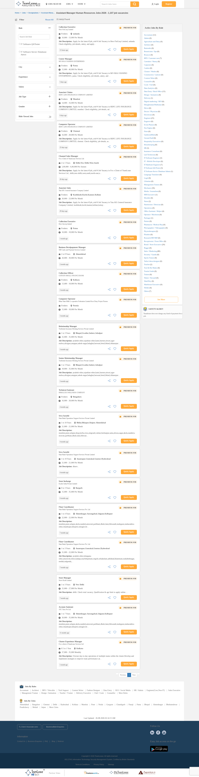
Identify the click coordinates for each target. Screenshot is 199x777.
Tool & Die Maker (151, 268)
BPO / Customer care (151, 58)
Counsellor (148, 81)
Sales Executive (174, 690)
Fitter (146, 131)
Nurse (146, 201)
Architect (147, 45)
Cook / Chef (148, 85)
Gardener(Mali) (149, 135)
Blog (53, 741)
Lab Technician (149, 155)
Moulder (147, 198)
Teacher (147, 264)
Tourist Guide (149, 271)
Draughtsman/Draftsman (153, 105)
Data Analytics (149, 88)
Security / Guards (150, 255)
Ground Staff (148, 138)
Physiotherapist (149, 231)
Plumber (147, 234)
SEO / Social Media (123, 690)
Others (146, 291)
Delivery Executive (83, 693)
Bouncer (147, 55)
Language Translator (151, 175)
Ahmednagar (158, 705)
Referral (61, 741)
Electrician (148, 115)
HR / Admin (138, 690)
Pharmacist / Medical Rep (153, 225)
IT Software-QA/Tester (152, 168)
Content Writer (149, 78)
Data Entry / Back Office (153, 91)
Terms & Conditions (82, 764)
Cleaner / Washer (150, 71)
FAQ (46, 741)
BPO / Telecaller (48, 690)
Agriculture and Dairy (152, 42)
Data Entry (107, 690)
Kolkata (75, 705)
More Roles (123, 693)
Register (169, 4)
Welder (146, 288)
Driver (146, 108)
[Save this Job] (115, 49)
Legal (146, 178)
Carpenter (147, 65)
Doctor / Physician (151, 111)
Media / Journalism (151, 191)
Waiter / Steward (150, 278)
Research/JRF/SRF (151, 238)
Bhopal (147, 705)
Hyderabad (65, 705)
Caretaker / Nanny (150, 61)
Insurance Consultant (152, 151)
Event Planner (149, 125)
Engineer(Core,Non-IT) (156, 690)
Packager (147, 218)
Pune (93, 705)
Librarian (147, 181)
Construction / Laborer (152, 75)
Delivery (147, 98)
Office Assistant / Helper (153, 211)
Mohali (35, 707)
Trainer (146, 274)
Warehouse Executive (152, 284)
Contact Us (21, 741)
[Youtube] (164, 732)
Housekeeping (149, 145)
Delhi (55, 705)
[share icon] (109, 49)
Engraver (147, 121)
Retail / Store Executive (153, 245)
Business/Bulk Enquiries (55, 727)
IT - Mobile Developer (152, 161)
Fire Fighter (148, 128)
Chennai (46, 705)
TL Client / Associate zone (28, 727)
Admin (146, 38)
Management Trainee (152, 185)
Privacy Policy (99, 764)
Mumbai (84, 705)
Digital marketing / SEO (153, 101)
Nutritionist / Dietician (152, 205)
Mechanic (147, 188)
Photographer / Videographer (154, 228)
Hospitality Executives (152, 141)
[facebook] (158, 732)
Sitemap (111, 764)
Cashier (147, 68)
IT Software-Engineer (152, 158)
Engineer (147, 118)
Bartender (147, 48)
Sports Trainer (149, 258)
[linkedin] (152, 732)
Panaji (131, 705)
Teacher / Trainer (66, 693)
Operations (148, 208)
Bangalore (36, 705)
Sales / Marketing (150, 251)
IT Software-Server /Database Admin (157, 171)
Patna (139, 705)
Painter (146, 221)
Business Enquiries (35, 741)
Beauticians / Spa (150, 51)
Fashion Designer (93, 690)
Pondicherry (24, 707)
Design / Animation (151, 95)
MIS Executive (149, 195)
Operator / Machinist (151, 215)
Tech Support (63, 690)
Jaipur (43, 707)
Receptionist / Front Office (154, 241)
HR (145, 148)
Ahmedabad (24, 705)
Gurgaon (109, 705)
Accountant (148, 35)
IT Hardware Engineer (152, 165)
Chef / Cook (99, 693)
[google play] (159, 748)
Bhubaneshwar (171, 705)
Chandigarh (120, 705)
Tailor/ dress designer (152, 261)
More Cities (53, 707)
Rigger (146, 248)
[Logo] (27, 4)
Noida (100, 705)
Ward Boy (147, 281)
